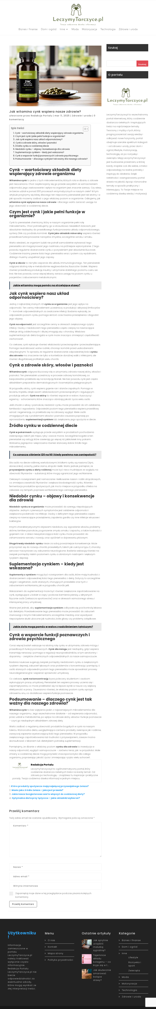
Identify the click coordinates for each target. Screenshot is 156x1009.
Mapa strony (55, 953)
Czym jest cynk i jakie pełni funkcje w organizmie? (40, 136)
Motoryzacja (89, 29)
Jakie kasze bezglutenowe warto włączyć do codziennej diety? (48, 794)
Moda (75, 29)
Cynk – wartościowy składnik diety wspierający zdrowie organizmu (49, 133)
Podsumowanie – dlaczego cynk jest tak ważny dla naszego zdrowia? (51, 158)
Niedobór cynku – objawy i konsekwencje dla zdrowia (42, 149)
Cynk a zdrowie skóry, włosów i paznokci (36, 142)
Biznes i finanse (28, 29)
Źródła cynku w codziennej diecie (32, 146)
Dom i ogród (49, 29)
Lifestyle (133, 957)
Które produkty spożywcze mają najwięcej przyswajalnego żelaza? (50, 786)
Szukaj (142, 64)
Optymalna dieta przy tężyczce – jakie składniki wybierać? (46, 798)
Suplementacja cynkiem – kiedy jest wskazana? (39, 152)
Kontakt (52, 946)
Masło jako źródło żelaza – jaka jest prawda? (37, 790)
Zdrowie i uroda (128, 29)
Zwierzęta (134, 970)
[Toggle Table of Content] (84, 128)
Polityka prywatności (60, 959)
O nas (51, 940)
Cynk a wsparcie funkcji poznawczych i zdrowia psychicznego (46, 155)
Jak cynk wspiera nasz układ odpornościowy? (38, 139)
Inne (62, 29)
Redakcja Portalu (41, 115)
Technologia (107, 29)
